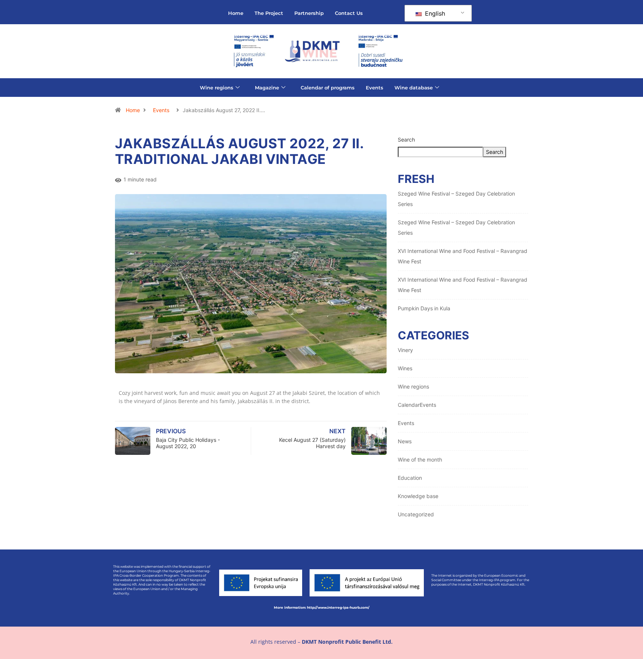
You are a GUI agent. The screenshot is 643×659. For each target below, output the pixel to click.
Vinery (405, 350)
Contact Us (349, 13)
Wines (405, 368)
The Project (269, 13)
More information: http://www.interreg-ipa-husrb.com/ (322, 607)
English (434, 13)
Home (235, 13)
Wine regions (216, 88)
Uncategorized (416, 514)
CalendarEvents (417, 405)
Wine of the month (420, 459)
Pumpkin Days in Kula (424, 308)
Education (410, 478)
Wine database (413, 88)
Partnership (309, 13)
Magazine (267, 88)
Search (406, 139)
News (405, 441)
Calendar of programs (328, 88)
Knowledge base (418, 496)
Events (374, 88)
